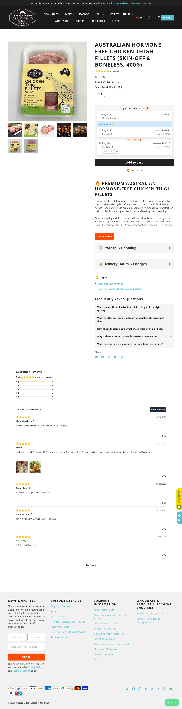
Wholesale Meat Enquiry (150, 613)
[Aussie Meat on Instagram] (139, 688)
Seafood (84, 14)
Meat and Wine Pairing (110, 283)
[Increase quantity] (117, 151)
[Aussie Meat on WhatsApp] (165, 688)
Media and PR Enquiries (106, 649)
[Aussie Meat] (22, 18)
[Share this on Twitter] (97, 357)
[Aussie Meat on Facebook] (133, 688)
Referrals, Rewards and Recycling (68, 631)
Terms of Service (21, 670)
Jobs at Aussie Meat (104, 638)
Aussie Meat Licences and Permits (112, 644)
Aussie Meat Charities (105, 623)
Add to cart (134, 162)
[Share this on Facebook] (103, 357)
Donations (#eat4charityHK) (109, 633)
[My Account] (159, 17)
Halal (127, 14)
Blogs (116, 21)
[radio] (134, 116)
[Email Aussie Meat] (127, 688)
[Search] (149, 17)
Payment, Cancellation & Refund (68, 621)
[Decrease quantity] (104, 151)
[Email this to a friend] (115, 357)
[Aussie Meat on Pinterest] (152, 688)
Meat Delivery (58, 616)
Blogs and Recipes (60, 606)
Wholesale (62, 21)
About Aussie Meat (104, 609)
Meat (68, 14)
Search (97, 659)
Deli (99, 14)
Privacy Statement (60, 626)
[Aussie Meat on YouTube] (171, 688)
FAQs (53, 611)
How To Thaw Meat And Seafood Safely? (120, 289)
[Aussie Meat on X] (158, 688)
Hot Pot (114, 14)
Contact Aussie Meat (105, 628)
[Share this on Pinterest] (109, 357)
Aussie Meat (22, 702)
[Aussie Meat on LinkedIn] (146, 688)
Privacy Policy (35, 667)
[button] (141, 17)
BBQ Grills (98, 21)
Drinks (80, 21)
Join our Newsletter (104, 654)
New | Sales (51, 14)
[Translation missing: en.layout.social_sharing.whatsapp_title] (121, 357)
